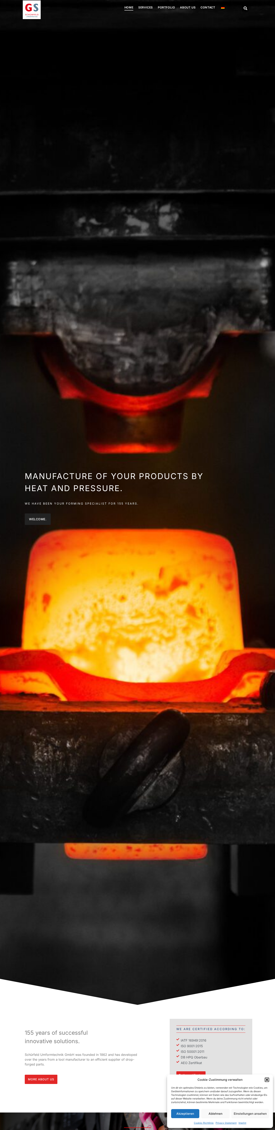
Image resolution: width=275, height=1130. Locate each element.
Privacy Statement (226, 1122)
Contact (208, 7)
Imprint (242, 1122)
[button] (267, 1080)
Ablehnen (215, 1114)
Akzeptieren (185, 1114)
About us (187, 7)
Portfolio (166, 7)
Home (128, 7)
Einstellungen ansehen (250, 1114)
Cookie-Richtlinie (204, 1122)
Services (145, 7)
